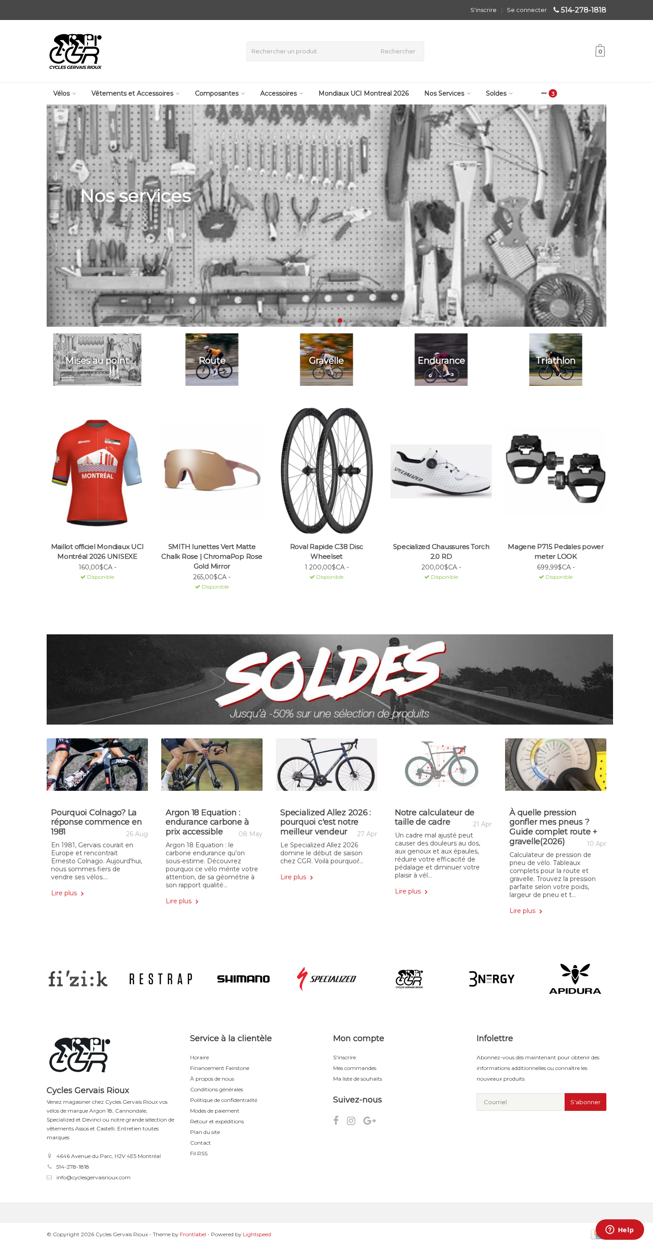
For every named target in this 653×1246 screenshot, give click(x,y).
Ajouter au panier (93, 588)
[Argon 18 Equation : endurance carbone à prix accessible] (212, 767)
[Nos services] (326, 215)
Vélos (61, 93)
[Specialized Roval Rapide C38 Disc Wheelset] (326, 471)
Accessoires (278, 93)
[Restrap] (160, 979)
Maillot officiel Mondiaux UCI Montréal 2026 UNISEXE (97, 551)
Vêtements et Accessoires (132, 93)
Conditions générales (216, 1089)
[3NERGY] (492, 979)
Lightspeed (257, 1234)
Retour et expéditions (217, 1121)
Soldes (496, 93)
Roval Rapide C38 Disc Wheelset (326, 551)
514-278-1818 (583, 10)
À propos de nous (212, 1078)
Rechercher (398, 51)
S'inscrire (483, 9)
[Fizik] (78, 979)
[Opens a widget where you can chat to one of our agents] (619, 1230)
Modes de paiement (214, 1110)
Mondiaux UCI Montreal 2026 (364, 93)
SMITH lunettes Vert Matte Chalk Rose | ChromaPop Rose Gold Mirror (211, 556)
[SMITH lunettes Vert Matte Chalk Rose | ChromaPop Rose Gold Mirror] (212, 471)
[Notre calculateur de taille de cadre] (441, 767)
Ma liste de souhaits (357, 1078)
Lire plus (65, 893)
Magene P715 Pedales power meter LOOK (556, 551)
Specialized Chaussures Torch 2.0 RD (441, 551)
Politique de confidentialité (223, 1100)
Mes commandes (354, 1068)
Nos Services (444, 93)
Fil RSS (198, 1153)
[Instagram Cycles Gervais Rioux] (355, 1122)
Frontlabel (193, 1234)
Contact (200, 1142)
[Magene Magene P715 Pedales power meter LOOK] (555, 471)
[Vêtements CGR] (409, 979)
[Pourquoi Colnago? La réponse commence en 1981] (97, 767)
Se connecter (527, 9)
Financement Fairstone (219, 1068)
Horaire (199, 1057)
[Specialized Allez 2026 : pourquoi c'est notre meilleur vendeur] (326, 767)
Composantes (217, 93)
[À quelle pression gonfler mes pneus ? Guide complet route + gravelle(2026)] (555, 767)
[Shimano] (243, 979)
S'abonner (585, 1102)
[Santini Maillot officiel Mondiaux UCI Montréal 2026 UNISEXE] (97, 471)
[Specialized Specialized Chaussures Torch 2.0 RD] (441, 471)
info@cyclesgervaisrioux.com (93, 1177)
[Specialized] (326, 979)
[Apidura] (575, 979)
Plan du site (205, 1132)
